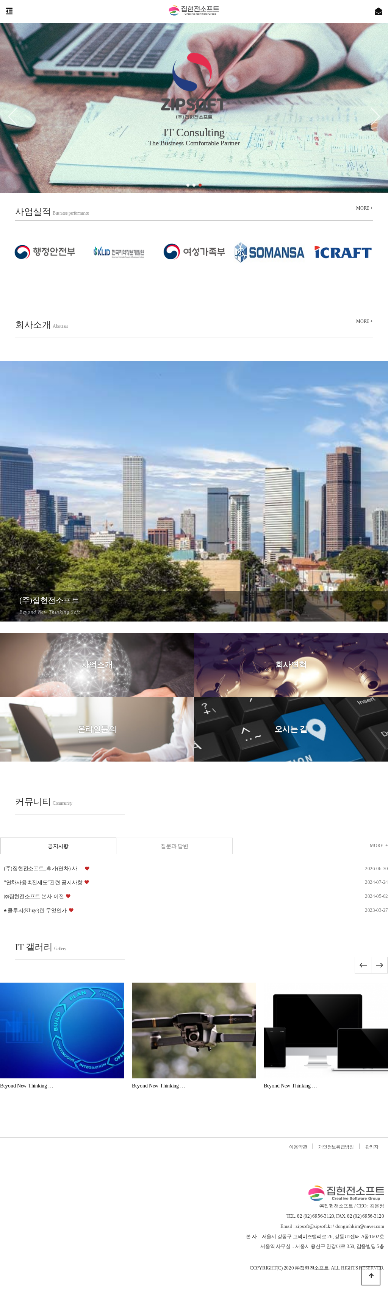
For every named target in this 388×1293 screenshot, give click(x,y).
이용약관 (298, 1147)
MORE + (364, 208)
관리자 (372, 1147)
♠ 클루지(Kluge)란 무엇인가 (35, 910)
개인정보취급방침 (336, 1147)
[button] (187, 185)
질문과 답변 (174, 846)
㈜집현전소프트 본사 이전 (34, 896)
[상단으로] (370, 1276)
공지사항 (58, 846)
